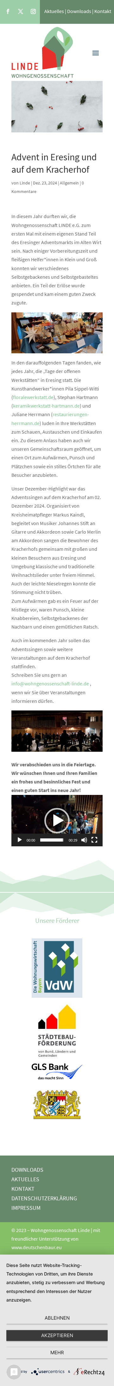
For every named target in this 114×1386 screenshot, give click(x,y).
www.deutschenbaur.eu (36, 1247)
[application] (57, 820)
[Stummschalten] (84, 840)
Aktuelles (54, 11)
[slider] (52, 840)
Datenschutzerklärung (44, 1199)
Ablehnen (57, 1318)
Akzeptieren (57, 1335)
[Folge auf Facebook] (8, 11)
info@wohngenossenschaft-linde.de (50, 683)
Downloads (79, 11)
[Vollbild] (94, 840)
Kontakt (102, 11)
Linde (25, 183)
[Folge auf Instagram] (33, 11)
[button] (57, 820)
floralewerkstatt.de (33, 397)
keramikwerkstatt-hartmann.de (46, 406)
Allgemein (69, 183)
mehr (57, 1352)
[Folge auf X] (21, 11)
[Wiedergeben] (19, 840)
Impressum (26, 1208)
